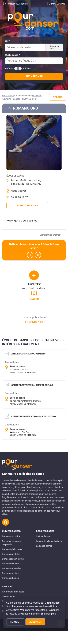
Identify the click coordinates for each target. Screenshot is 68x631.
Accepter (35, 621)
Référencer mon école (13, 591)
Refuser (15, 621)
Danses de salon (10, 563)
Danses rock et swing (13, 559)
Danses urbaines (10, 578)
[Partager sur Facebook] (30, 255)
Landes (16, 99)
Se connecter (8, 596)
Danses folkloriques (12, 549)
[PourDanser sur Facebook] (5, 522)
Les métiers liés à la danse (49, 541)
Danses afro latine (11, 536)
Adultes (27, 68)
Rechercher (34, 76)
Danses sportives (10, 573)
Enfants (9, 68)
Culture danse (43, 536)
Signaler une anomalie (51, 234)
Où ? (7, 41)
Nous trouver (18, 190)
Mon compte (58, 4)
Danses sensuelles (11, 568)
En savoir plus (48, 613)
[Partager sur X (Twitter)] (38, 255)
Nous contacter (27, 205)
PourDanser (8, 95)
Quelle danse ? (12, 55)
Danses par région (17, 4)
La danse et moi (44, 546)
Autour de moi (54, 47)
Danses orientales (11, 554)
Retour (57, 97)
